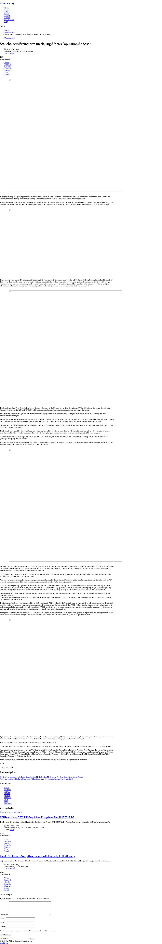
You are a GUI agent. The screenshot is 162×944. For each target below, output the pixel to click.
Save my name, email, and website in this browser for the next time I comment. (30, 931)
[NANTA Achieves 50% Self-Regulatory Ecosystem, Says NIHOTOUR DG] (11, 812)
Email (6, 73)
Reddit (6, 74)
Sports (6, 14)
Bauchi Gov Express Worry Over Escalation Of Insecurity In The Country (37, 856)
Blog (6, 22)
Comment (4, 915)
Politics (6, 12)
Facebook (7, 65)
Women (7, 18)
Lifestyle (7, 16)
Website (3, 927)
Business (7, 10)
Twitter (6, 63)
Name (3, 918)
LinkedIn (7, 69)
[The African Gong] (7, 3)
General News (9, 20)
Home (6, 8)
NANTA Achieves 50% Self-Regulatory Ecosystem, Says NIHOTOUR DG (37, 817)
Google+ (7, 67)
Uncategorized (9, 38)
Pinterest (7, 71)
